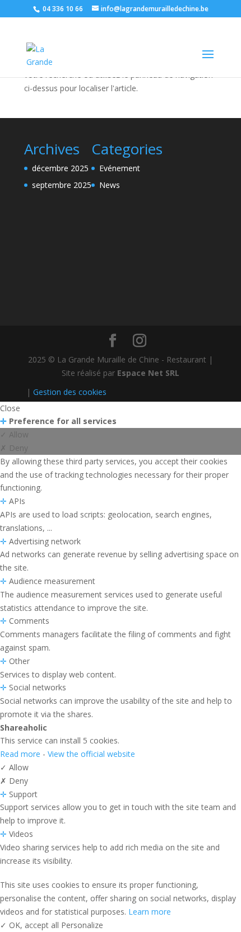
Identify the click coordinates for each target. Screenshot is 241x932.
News (109, 185)
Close (10, 408)
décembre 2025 (60, 168)
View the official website (91, 754)
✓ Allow (14, 434)
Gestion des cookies (69, 392)
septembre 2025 (61, 185)
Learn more (149, 911)
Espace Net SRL (148, 373)
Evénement (119, 168)
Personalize (82, 925)
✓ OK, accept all (30, 925)
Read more (21, 754)
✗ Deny (14, 448)
